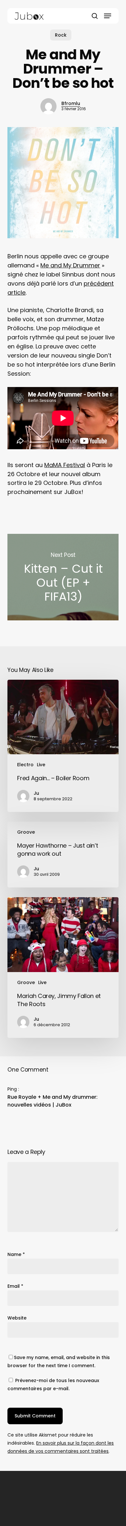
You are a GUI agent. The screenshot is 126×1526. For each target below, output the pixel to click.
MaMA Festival (64, 465)
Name (16, 1254)
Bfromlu (70, 103)
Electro (25, 765)
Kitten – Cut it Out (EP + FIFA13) (62, 577)
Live (41, 765)
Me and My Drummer (70, 265)
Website (16, 1318)
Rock (61, 35)
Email (15, 1286)
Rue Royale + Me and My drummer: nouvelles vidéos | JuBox (52, 1101)
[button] (107, 16)
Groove (26, 832)
